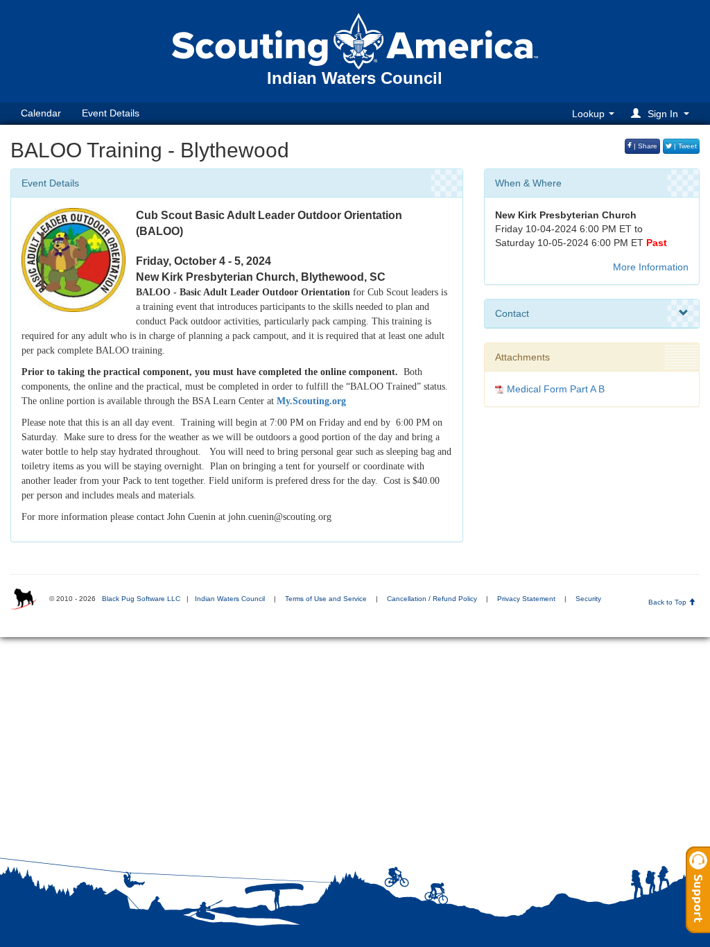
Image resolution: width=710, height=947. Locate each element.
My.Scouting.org (311, 401)
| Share (644, 146)
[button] (662, 113)
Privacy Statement (526, 598)
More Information (651, 266)
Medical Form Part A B (556, 388)
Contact (512, 313)
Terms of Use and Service (326, 598)
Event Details (110, 113)
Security (588, 598)
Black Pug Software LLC (141, 598)
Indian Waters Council (230, 598)
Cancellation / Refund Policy (432, 598)
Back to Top (668, 602)
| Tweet (684, 146)
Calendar (41, 113)
